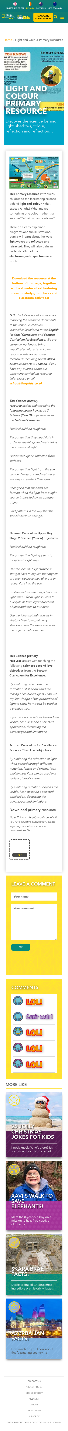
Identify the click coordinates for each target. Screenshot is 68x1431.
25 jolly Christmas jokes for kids (32, 1131)
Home (8, 40)
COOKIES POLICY (34, 1393)
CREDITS (34, 1405)
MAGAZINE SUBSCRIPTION (43, 17)
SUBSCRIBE (34, 1416)
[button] (56, 17)
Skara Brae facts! (27, 1271)
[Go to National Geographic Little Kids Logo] (23, 17)
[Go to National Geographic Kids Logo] (8, 16)
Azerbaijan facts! (27, 1336)
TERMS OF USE (34, 1410)
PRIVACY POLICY (34, 1387)
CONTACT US (34, 1381)
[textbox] (34, 896)
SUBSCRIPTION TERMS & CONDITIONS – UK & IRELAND (34, 1422)
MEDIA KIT (34, 1399)
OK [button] (21, 947)
